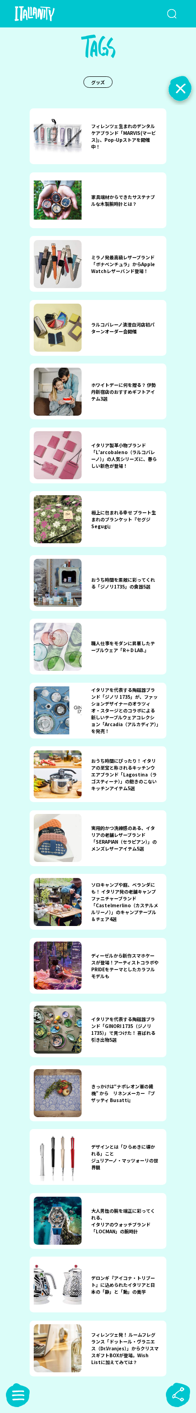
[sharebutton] (178, 1395)
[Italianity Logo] (48, 13)
